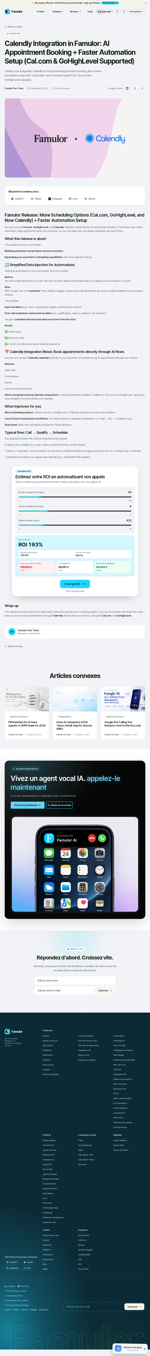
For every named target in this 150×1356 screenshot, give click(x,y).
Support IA (47, 1164)
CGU (80, 1259)
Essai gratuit (135, 11)
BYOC (116, 1093)
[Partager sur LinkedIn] (127, 88)
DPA (80, 1264)
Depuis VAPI (118, 1145)
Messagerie (48, 1045)
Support (46, 1240)
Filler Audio (118, 1117)
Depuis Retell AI (120, 1140)
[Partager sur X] (135, 88)
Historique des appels (122, 1122)
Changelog (47, 1212)
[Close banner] (146, 3)
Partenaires (48, 1254)
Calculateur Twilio (85, 1155)
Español (25, 1310)
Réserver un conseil (61, 805)
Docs (45, 1198)
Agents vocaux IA (50, 1040)
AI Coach (117, 1069)
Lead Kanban (119, 1113)
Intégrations (48, 1055)
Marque (81, 1245)
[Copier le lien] (142, 88)
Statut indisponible (15, 1296)
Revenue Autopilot (51, 1074)
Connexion (47, 1203)
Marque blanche (50, 1188)
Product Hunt (83, 1235)
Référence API (119, 1089)
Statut (45, 1269)
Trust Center (83, 1269)
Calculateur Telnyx (86, 1159)
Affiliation (47, 1250)
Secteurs (74, 11)
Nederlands (44, 1310)
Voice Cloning (119, 1045)
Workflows (47, 1050)
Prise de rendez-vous (87, 1040)
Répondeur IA (48, 1155)
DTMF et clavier (120, 1127)
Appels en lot (83, 1055)
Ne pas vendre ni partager (18, 1305)
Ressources (104, 11)
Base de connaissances (88, 1045)
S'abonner (103, 990)
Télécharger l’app (50, 1208)
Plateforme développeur (53, 1217)
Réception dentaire (51, 1179)
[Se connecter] (124, 11)
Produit (40, 11)
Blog (44, 1264)
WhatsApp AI (119, 1040)
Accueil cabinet (49, 1183)
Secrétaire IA (48, 1159)
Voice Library (48, 1065)
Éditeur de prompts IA (122, 1079)
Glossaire (82, 1164)
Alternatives (48, 1193)
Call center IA (48, 1145)
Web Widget (118, 1055)
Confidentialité (84, 1254)
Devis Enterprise (85, 1145)
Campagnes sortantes (123, 1050)
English (8, 1310)
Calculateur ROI (49, 1222)
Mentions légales (85, 1250)
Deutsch (16, 1310)
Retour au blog (15, 26)
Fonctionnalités (49, 1140)
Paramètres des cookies (17, 1300)
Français (33, 1310)
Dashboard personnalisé (124, 1060)
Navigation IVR (84, 1050)
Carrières (82, 1240)
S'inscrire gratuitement (26, 805)
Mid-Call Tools (119, 1065)
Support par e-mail (51, 1235)
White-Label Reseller (122, 1098)
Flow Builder (118, 1036)
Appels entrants (49, 1150)
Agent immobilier (50, 1174)
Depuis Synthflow (120, 1150)
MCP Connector (120, 1084)
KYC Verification (120, 1103)
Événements (48, 1259)
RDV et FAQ (47, 1169)
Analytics (47, 1060)
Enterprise (47, 1245)
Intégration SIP (119, 1074)
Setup (80, 1150)
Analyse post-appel (86, 1060)
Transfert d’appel (85, 1036)
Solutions (56, 11)
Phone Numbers (120, 1108)
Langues (46, 1069)
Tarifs (90, 11)
